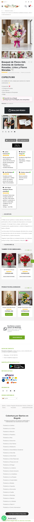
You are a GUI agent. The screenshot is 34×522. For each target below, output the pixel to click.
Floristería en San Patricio (9, 443)
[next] (31, 62)
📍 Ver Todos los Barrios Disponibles (17, 513)
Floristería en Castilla (8, 492)
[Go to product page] (9, 260)
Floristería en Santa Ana (9, 440)
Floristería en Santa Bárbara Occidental (13, 449)
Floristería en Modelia (8, 483)
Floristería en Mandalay (9, 495)
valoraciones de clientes (13, 72)
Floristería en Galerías (8, 498)
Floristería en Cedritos (8, 425)
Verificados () (24, 140)
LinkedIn (9, 131)
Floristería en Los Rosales (9, 477)
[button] (3, 6)
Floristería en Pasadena (9, 434)
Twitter (6, 131)
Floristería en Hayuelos (9, 486)
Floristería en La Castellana (10, 474)
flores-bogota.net (10, 103)
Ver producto (25, 276)
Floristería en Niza (7, 437)
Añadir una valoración (26, 72)
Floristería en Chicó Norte (9, 456)
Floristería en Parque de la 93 (10, 462)
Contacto (8, 405)
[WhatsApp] (31, 2)
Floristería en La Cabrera (9, 468)
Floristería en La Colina (9, 428)
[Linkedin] (14, 390)
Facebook (3, 131)
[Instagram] (29, 2)
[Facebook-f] (6, 390)
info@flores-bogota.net (12, 357)
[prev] (29, 62)
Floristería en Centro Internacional (11, 507)
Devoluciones (19, 405)
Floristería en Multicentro (9, 446)
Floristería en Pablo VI (8, 504)
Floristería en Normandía (9, 489)
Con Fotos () (11, 140)
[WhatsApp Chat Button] (4, 518)
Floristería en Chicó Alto (9, 453)
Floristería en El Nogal (8, 465)
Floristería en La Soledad (9, 501)
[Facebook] (26, 2)
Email (14, 131)
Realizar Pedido (18, 110)
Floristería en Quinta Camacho (11, 471)
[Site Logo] (12, 6)
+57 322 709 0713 (13, 355)
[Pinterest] (10, 390)
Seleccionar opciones (8, 276)
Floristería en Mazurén (9, 431)
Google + (11, 131)
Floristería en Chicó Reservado (11, 459)
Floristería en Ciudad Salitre (10, 480)
